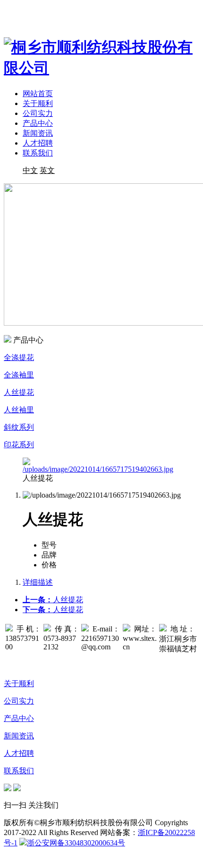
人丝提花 (53, 600)
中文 (30, 170)
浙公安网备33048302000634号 (76, 843)
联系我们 (38, 153)
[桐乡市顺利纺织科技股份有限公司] (101, 67)
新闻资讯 (38, 133)
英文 (47, 170)
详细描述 (38, 582)
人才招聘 (38, 143)
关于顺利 (38, 103)
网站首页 (38, 94)
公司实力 (38, 113)
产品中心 (38, 123)
